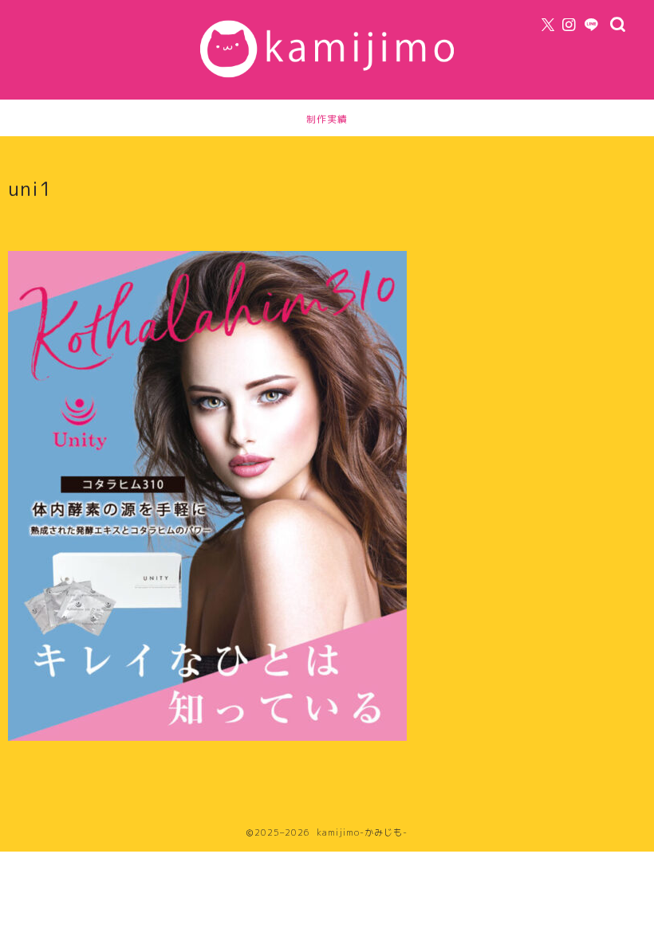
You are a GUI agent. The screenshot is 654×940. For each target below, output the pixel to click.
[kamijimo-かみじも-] (326, 82)
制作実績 (327, 119)
